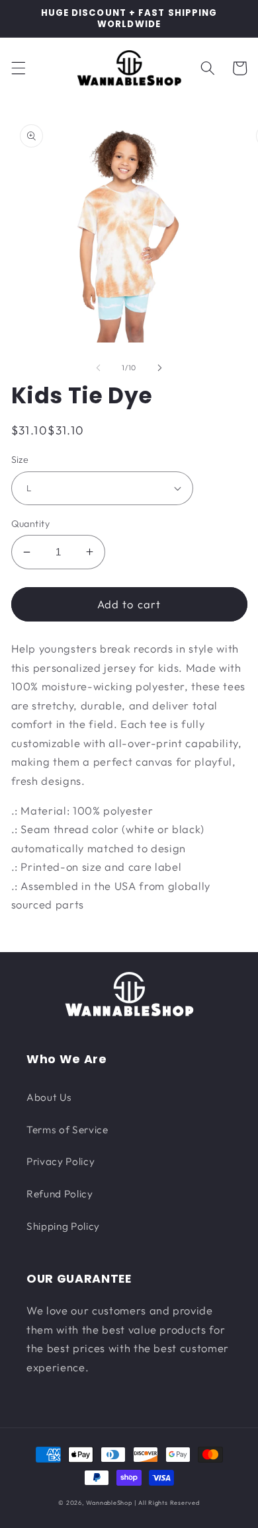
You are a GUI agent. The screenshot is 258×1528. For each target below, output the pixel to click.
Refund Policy (59, 1193)
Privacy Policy (60, 1161)
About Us (48, 1097)
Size (20, 459)
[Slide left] (98, 367)
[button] (18, 68)
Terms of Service (67, 1129)
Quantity (30, 524)
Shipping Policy (63, 1226)
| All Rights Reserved (167, 1502)
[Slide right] (159, 367)
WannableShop (109, 1502)
